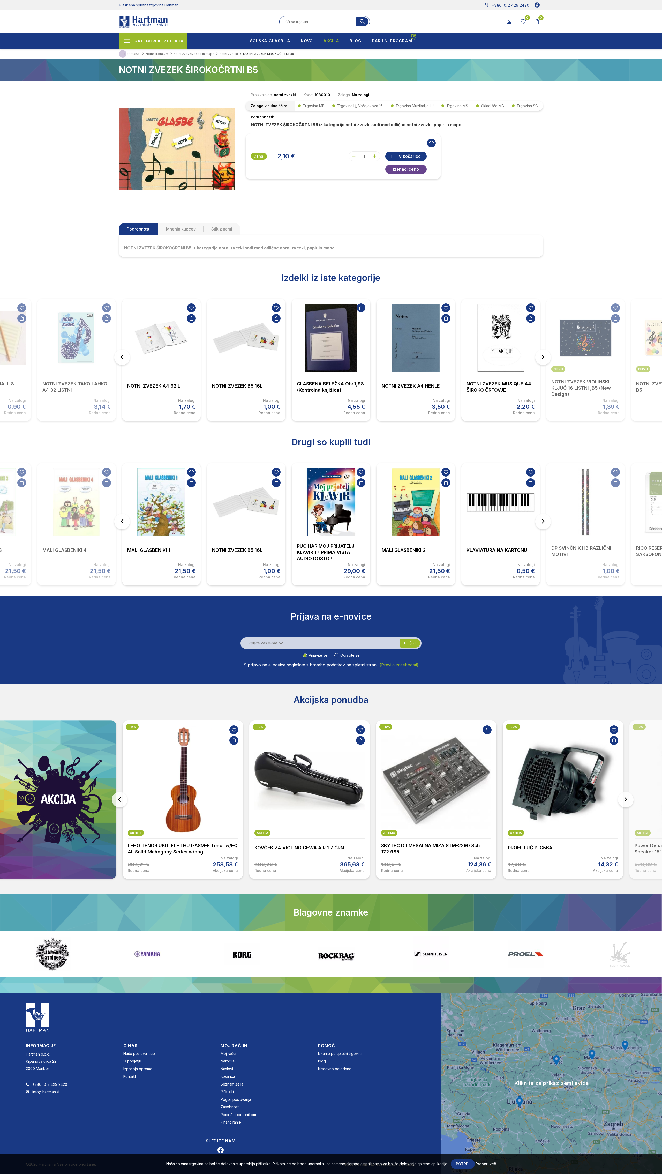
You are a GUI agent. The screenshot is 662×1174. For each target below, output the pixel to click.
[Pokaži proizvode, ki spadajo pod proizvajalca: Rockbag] (179, 954)
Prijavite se (318, 655)
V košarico (410, 156)
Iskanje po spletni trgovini (340, 1053)
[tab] (138, 229)
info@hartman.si (45, 1092)
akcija (136, 833)
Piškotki (227, 1091)
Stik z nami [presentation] (221, 229)
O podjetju (132, 1061)
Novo (558, 369)
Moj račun (229, 1053)
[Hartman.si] (38, 1017)
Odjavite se (350, 655)
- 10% (259, 727)
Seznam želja (232, 1084)
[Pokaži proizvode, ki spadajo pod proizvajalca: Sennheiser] (273, 954)
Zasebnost (230, 1107)
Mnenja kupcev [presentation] (181, 229)
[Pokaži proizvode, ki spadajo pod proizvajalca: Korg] (84, 954)
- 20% (513, 727)
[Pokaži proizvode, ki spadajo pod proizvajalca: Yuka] (557, 954)
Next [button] (543, 357)
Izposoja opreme (137, 1069)
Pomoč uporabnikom (238, 1114)
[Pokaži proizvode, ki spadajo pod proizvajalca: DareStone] (463, 954)
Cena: (258, 156)
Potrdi (463, 1164)
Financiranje (231, 1122)
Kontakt (129, 1076)
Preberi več (486, 1164)
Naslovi (227, 1069)
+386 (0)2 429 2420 (507, 5)
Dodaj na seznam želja (21, 307)
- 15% (132, 727)
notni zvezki (285, 95)
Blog (322, 1061)
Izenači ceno (406, 169)
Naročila (228, 1061)
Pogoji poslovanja (236, 1099)
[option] (161, 360)
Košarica (228, 1076)
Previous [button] (122, 357)
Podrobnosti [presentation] (139, 229)
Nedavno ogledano (334, 1069)
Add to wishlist (431, 143)
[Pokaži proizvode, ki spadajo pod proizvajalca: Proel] (368, 954)
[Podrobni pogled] (177, 148)
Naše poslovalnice (139, 1053)
